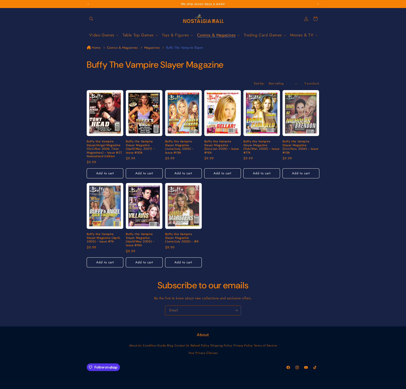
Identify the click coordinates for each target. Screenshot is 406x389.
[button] (91, 18)
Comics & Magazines (123, 47)
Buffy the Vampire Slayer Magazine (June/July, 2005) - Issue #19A (179, 147)
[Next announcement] (317, 4)
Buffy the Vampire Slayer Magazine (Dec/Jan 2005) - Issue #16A (221, 147)
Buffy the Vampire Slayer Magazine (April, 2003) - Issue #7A (104, 237)
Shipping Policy (221, 345)
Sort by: (259, 83)
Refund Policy (200, 345)
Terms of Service (265, 345)
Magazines (152, 47)
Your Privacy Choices (203, 353)
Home (96, 47)
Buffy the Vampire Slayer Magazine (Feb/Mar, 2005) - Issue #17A (261, 147)
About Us (135, 345)
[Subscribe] (236, 310)
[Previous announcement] (88, 4)
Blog (170, 345)
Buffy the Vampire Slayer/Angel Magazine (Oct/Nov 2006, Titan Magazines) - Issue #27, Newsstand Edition (104, 149)
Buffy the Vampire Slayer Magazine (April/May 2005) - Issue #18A (140, 239)
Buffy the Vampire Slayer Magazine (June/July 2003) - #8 (182, 237)
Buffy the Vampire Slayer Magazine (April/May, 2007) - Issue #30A (140, 147)
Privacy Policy (243, 345)
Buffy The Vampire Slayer (184, 47)
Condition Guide (154, 345)
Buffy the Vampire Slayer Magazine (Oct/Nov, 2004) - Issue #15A (300, 147)
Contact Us (181, 345)
